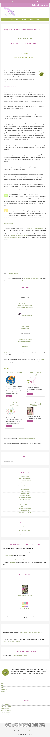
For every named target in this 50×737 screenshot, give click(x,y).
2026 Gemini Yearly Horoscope (25, 321)
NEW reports (13, 562)
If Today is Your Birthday (13, 273)
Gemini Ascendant (25, 328)
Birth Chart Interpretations (25, 478)
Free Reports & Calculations (25, 512)
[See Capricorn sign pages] (36, 727)
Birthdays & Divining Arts (25, 497)
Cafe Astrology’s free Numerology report (32, 278)
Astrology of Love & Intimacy (25, 485)
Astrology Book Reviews (25, 508)
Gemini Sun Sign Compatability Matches (35, 404)
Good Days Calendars (6, 712)
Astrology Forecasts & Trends (25, 482)
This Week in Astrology (6, 715)
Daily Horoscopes (5, 708)
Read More (9, 396)
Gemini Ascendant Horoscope (14, 373)
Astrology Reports (25, 476)
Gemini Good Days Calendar (25, 309)
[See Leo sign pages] (20, 727)
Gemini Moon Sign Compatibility (25, 339)
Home (2, 683)
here (28, 617)
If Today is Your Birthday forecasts (25, 534)
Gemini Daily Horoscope (25, 301)
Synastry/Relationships (25, 499)
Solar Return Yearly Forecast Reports (36, 228)
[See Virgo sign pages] (23, 727)
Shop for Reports (5, 704)
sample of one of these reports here (19, 235)
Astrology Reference (25, 504)
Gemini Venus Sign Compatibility (25, 341)
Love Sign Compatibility (25, 495)
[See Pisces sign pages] (43, 727)
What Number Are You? (25, 608)
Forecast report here (28, 243)
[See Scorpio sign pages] (29, 727)
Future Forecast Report (27, 315)
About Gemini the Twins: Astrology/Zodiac (15, 404)
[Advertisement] (25, 258)
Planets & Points (25, 493)
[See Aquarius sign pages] (40, 727)
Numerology (25, 346)
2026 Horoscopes (25, 526)
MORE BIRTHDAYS (25, 38)
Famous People (25, 489)
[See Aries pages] (6, 727)
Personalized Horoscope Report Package (14, 559)
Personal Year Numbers (30, 438)
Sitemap (3, 691)
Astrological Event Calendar (20, 655)
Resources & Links (25, 510)
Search (3, 695)
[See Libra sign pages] (26, 727)
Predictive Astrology (25, 501)
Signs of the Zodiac (25, 491)
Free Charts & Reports (6, 706)
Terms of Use (4, 689)
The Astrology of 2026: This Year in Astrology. (31, 632)
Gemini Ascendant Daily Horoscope (25, 307)
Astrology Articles (25, 483)
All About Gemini (25, 326)
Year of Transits (8, 555)
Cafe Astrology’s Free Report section (24, 280)
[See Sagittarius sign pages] (33, 727)
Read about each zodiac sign (25, 595)
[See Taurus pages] (9, 727)
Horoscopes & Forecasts (25, 480)
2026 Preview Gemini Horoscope (25, 320)
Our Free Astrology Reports (25, 530)
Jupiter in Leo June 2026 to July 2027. (11, 641)
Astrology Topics (25, 506)
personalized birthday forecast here (12, 237)
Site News (3, 693)
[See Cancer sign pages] (16, 727)
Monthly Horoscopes (6, 710)
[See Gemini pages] (13, 727)
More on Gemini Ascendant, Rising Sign (35, 374)
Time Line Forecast (9, 552)
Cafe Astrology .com (10, 11)
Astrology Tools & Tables (25, 502)
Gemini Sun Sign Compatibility (25, 337)
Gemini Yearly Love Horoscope (25, 305)
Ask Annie (25, 487)
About (2, 685)
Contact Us (3, 687)
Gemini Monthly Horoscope (25, 303)
